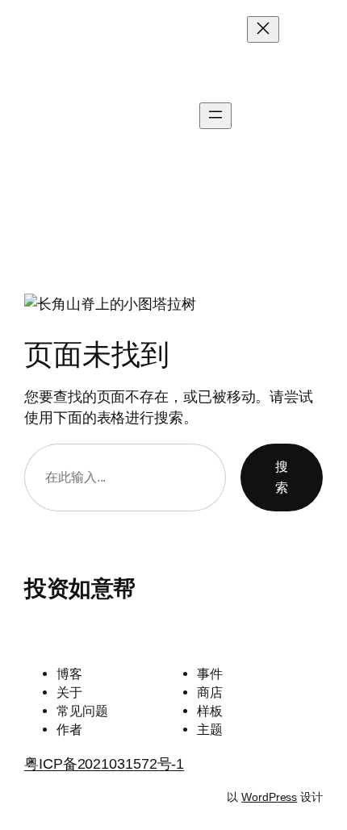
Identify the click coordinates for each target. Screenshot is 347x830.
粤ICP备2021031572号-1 (104, 763)
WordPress (269, 796)
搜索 (281, 476)
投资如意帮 (47, 115)
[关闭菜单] (263, 29)
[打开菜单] (215, 115)
